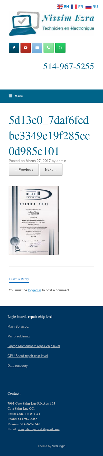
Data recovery (18, 366)
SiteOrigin (59, 446)
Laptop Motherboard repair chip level (34, 346)
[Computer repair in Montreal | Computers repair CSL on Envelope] (37, 48)
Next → (51, 169)
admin (61, 161)
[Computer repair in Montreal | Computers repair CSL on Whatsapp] (60, 48)
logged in (34, 290)
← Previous (24, 169)
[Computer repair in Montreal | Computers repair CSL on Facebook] (14, 48)
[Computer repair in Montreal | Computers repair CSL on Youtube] (25, 48)
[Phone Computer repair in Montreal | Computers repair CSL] (49, 48)
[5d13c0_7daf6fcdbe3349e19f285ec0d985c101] (34, 253)
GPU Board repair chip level (28, 356)
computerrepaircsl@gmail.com (39, 429)
